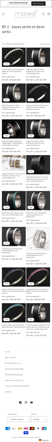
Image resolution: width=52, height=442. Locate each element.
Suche (7, 352)
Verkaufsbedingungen (14, 374)
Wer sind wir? (10, 357)
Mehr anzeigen (38, 3)
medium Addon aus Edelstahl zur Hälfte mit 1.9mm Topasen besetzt (13, 326)
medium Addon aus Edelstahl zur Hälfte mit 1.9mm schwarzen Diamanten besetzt (37, 107)
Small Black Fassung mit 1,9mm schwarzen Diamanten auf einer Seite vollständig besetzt (37, 179)
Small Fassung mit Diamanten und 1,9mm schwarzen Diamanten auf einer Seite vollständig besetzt (38, 327)
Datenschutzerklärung (14, 380)
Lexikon (8, 392)
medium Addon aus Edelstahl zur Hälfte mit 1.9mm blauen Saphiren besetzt (14, 291)
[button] (3, 14)
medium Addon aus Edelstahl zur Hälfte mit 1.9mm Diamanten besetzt (13, 71)
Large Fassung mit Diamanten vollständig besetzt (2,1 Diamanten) (12, 251)
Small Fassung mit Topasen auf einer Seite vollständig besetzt (12, 214)
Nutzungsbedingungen (14, 369)
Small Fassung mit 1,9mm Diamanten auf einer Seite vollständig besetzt (11, 107)
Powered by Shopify (33, 437)
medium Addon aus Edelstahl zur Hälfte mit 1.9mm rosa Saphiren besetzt (37, 291)
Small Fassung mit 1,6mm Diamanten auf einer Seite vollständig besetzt (35, 71)
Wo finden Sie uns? (12, 363)
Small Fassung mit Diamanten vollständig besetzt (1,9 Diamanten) (36, 215)
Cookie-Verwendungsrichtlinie (17, 386)
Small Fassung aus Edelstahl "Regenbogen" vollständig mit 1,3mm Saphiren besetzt (12, 143)
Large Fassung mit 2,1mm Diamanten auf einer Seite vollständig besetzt (35, 143)
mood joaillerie (22, 437)
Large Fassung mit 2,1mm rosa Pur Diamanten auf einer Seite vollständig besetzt (13, 175)
